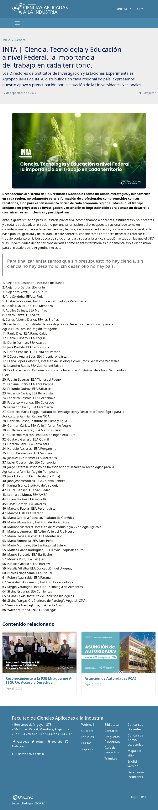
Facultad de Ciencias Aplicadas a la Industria (57, 718)
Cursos (86, 743)
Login (134, 797)
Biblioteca (111, 724)
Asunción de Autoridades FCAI (110, 678)
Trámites (110, 758)
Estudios (87, 737)
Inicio (6, 40)
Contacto (111, 731)
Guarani (87, 731)
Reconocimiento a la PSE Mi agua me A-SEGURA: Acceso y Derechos (39, 680)
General (20, 40)
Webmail (87, 724)
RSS (143, 797)
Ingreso (87, 749)
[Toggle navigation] (17, 23)
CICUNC (39, 803)
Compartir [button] (149, 93)
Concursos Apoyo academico (135, 740)
